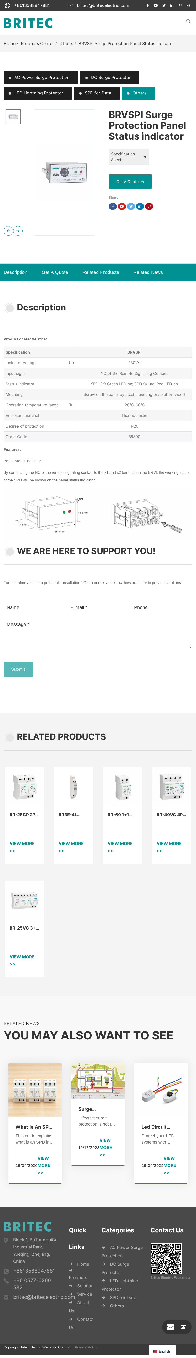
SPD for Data (97, 92)
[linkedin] (172, 5)
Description (15, 272)
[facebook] (148, 5)
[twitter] (164, 5)
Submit (18, 686)
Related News (148, 272)
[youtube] (156, 5)
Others (66, 43)
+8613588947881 (32, 5)
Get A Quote (55, 272)
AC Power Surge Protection (41, 77)
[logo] (28, 23)
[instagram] (188, 5)
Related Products (100, 272)
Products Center (37, 43)
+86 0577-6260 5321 (32, 1301)
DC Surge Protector (110, 77)
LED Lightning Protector (38, 92)
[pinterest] (180, 5)
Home (10, 43)
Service (84, 1311)
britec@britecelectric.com (103, 5)
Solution (85, 1303)
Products (78, 1294)
